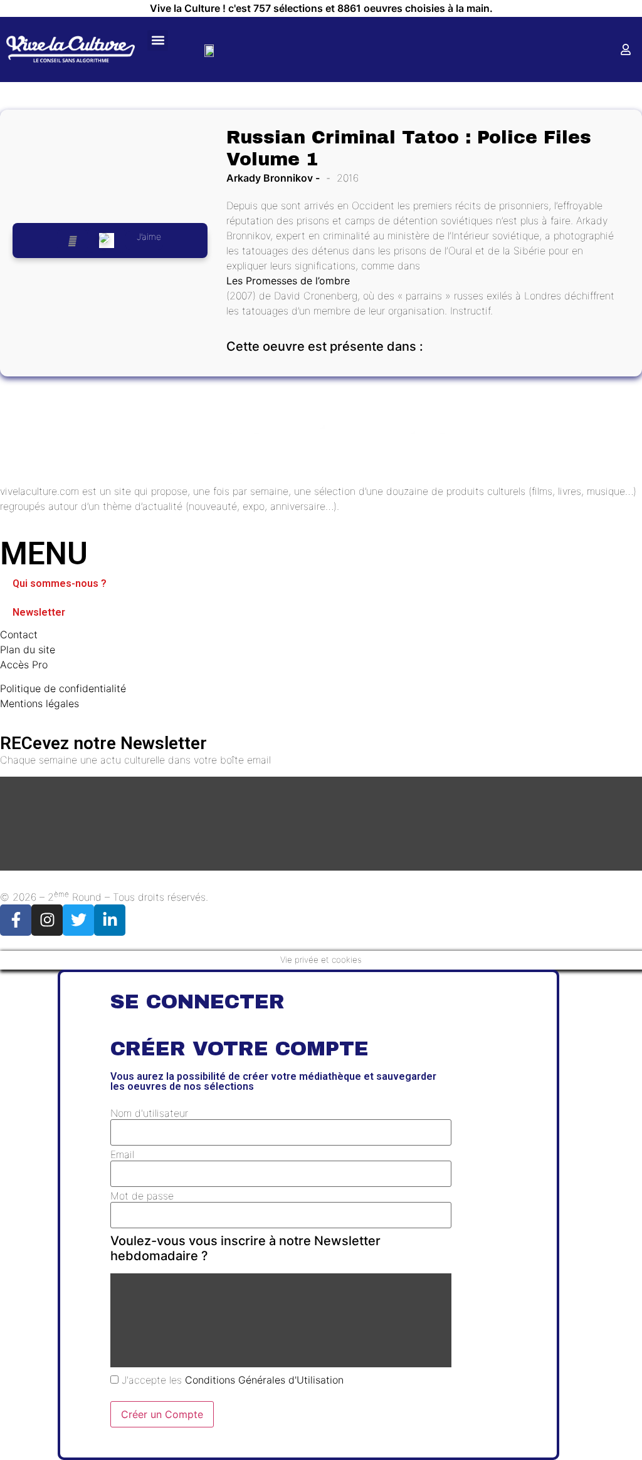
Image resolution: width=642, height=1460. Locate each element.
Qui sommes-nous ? (60, 583)
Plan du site (27, 649)
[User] (625, 49)
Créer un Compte (162, 1414)
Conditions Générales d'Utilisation (264, 1380)
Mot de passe (142, 1196)
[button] (157, 40)
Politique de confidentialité (63, 688)
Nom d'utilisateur (149, 1113)
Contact (19, 634)
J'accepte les (231, 1380)
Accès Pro (24, 664)
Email (122, 1154)
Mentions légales (39, 703)
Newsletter (39, 612)
